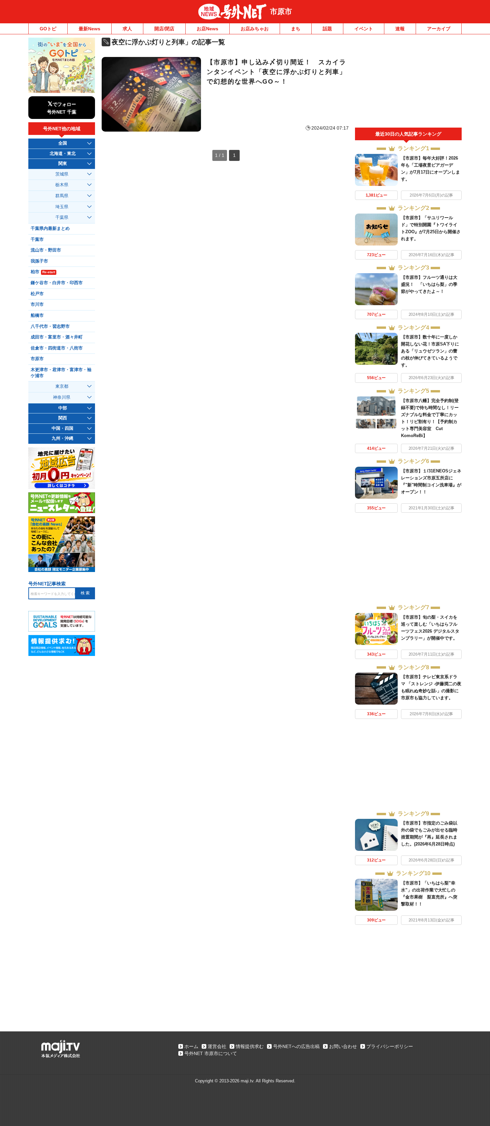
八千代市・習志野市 (50, 326)
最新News (89, 28)
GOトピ (48, 28)
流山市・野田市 (46, 250)
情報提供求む (250, 1046)
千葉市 (37, 239)
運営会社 (217, 1046)
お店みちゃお (255, 28)
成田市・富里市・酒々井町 (57, 337)
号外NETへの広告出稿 (296, 1046)
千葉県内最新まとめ (50, 228)
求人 (127, 28)
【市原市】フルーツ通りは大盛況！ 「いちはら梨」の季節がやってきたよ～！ (429, 284)
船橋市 (37, 315)
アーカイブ (438, 28)
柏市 (43, 272)
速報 (400, 28)
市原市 (281, 11)
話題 (327, 28)
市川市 (37, 304)
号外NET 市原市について (210, 1053)
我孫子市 (39, 261)
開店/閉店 (164, 28)
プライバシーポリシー (389, 1046)
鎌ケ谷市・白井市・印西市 (57, 283)
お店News (207, 28)
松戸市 (37, 293)
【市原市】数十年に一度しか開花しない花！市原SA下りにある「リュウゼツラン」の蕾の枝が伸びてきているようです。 (430, 350)
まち (295, 28)
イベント (363, 28)
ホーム (191, 1046)
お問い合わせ (343, 1046)
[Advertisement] (408, 82)
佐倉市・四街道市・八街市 (57, 348)
